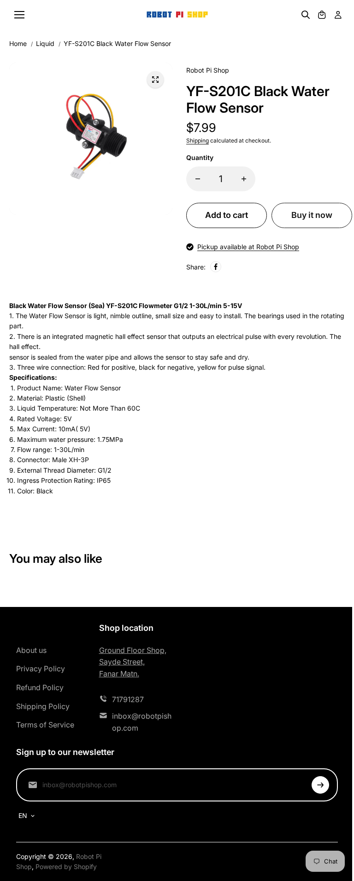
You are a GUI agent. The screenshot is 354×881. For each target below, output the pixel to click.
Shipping (197, 140)
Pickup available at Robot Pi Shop (248, 247)
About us (31, 650)
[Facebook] (215, 266)
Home (18, 43)
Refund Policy (40, 687)
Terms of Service (45, 724)
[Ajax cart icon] (322, 15)
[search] (306, 15)
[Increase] (243, 178)
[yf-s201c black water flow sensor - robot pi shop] (155, 79)
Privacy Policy (40, 668)
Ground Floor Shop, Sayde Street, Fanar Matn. (132, 662)
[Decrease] (197, 178)
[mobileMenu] (19, 15)
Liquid (45, 43)
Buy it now (311, 215)
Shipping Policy (43, 706)
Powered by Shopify (66, 866)
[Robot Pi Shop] (177, 15)
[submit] (320, 785)
